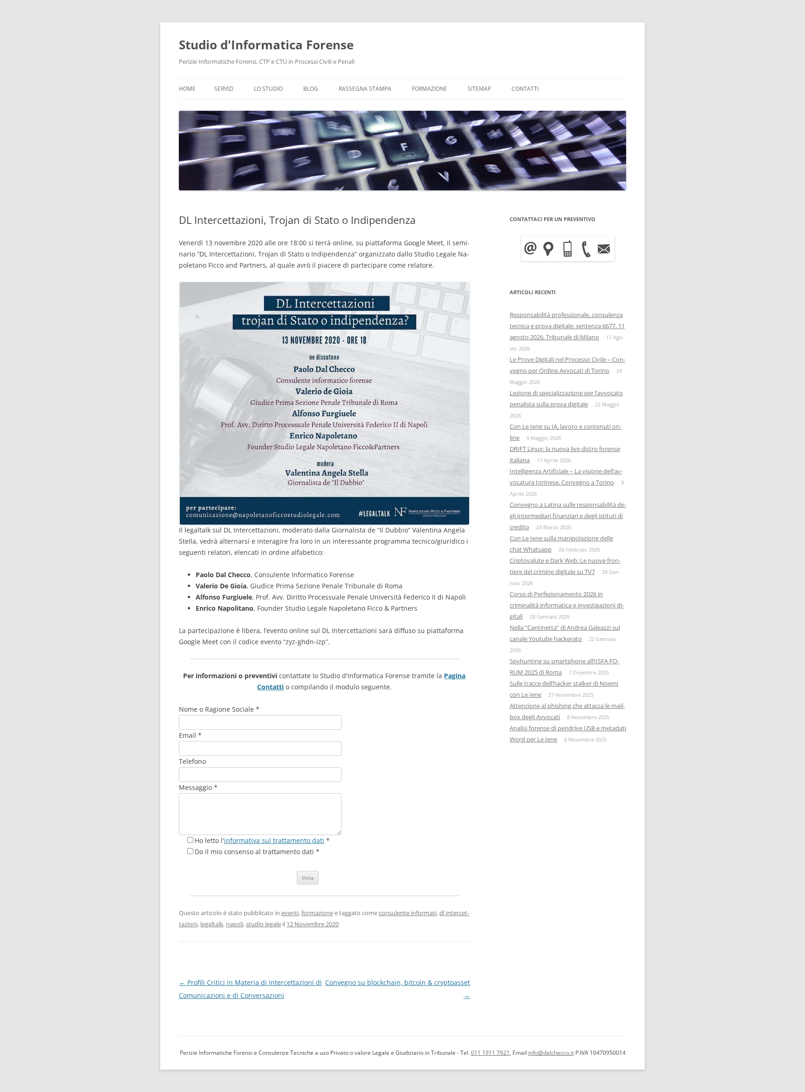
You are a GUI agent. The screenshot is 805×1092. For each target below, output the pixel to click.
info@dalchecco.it (551, 1053)
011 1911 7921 (490, 1053)
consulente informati (408, 913)
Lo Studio (268, 89)
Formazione (429, 89)
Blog (310, 89)
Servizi (223, 89)
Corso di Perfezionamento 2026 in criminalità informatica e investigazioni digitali (567, 605)
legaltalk (211, 924)
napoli (234, 924)
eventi (290, 913)
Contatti (525, 89)
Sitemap (479, 89)
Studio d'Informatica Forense (266, 44)
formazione (317, 913)
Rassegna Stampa (365, 89)
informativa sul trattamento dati (274, 840)
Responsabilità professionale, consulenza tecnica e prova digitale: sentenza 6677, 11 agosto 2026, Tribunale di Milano (567, 325)
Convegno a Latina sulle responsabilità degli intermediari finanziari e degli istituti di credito (568, 515)
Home (187, 89)
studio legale (263, 924)
